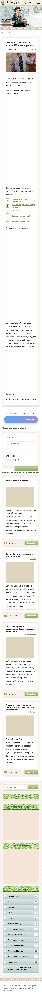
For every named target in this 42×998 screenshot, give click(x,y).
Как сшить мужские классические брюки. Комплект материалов (20, 629)
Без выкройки (22, 896)
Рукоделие (22, 962)
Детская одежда (22, 923)
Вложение (10, 455)
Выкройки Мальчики (22, 951)
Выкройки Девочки (22, 940)
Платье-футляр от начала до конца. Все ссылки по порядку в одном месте (20, 707)
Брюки (27, 634)
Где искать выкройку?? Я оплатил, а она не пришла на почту (22, 968)
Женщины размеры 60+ (22, 934)
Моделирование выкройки (19, 199)
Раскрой (15, 210)
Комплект (29, 49)
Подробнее (31, 543)
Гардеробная (16, 2)
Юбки (22, 913)
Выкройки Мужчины (22, 945)
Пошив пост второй (21, 221)
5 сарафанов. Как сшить (17, 480)
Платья (22, 907)
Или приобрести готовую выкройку (23, 205)
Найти (33, 787)
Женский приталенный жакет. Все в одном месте (19, 555)
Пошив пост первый (21, 216)
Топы (34, 49)
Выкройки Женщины (22, 929)
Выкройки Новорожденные (22, 956)
